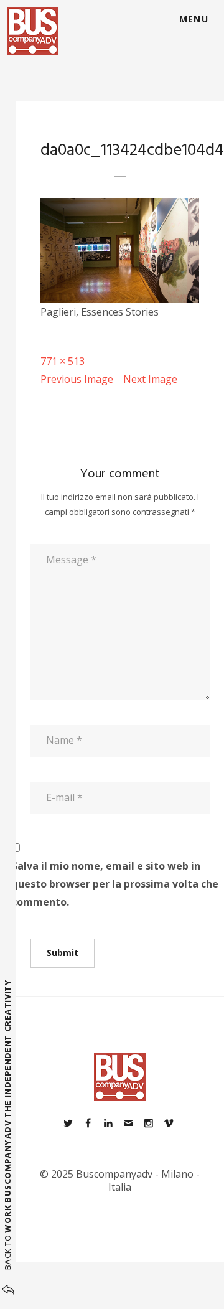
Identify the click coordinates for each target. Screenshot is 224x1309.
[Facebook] (88, 1123)
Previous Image (76, 379)
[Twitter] (68, 1123)
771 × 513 (62, 361)
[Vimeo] (168, 1123)
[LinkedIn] (108, 1123)
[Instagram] (148, 1123)
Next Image (150, 379)
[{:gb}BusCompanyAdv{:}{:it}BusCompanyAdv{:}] (32, 31)
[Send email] (128, 1123)
